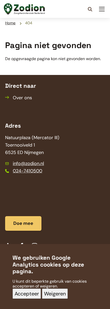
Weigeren (55, 293)
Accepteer (27, 293)
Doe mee (23, 223)
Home (10, 23)
